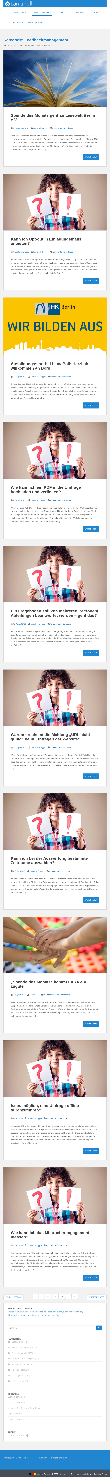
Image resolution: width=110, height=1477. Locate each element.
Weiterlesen (91, 157)
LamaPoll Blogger (40, 128)
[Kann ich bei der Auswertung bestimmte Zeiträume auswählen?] (55, 821)
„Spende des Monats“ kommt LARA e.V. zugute (49, 984)
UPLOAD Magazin (16, 1402)
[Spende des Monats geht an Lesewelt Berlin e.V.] (55, 78)
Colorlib (83, 1474)
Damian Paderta (15, 1419)
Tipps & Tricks (95, 12)
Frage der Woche (15, 23)
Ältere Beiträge (96, 1297)
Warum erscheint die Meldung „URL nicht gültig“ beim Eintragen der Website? (50, 736)
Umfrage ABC (18, 1375)
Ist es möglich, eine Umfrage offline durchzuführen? (45, 1107)
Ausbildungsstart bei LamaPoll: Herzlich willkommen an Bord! (49, 366)
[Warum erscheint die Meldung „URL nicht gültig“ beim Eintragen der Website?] (55, 698)
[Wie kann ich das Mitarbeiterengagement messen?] (55, 1195)
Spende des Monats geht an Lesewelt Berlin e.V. (53, 117)
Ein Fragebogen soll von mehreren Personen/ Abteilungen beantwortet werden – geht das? (54, 613)
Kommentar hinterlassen (63, 128)
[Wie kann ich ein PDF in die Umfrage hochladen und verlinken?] (55, 450)
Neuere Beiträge (14, 1297)
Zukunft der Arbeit (16, 1396)
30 (62, 1296)
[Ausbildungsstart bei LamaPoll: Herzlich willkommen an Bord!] (55, 326)
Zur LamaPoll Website (18, 12)
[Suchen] (99, 1328)
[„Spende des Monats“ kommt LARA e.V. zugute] (55, 945)
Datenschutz (62, 12)
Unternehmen (79, 12)
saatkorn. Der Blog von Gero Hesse (24, 1408)
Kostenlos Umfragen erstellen (53, 1457)
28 (48, 1296)
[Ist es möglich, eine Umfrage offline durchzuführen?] (55, 1068)
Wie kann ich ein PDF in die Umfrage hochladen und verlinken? (46, 489)
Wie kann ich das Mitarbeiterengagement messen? (50, 1234)
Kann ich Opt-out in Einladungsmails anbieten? (46, 241)
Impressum (8, 1457)
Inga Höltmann (15, 1413)
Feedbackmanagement (42, 12)
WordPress (102, 1474)
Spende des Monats (36, 23)
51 (75, 1296)
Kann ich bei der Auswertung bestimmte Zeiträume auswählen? (49, 860)
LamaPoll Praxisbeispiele (23, 1358)
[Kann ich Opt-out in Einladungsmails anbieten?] (55, 202)
